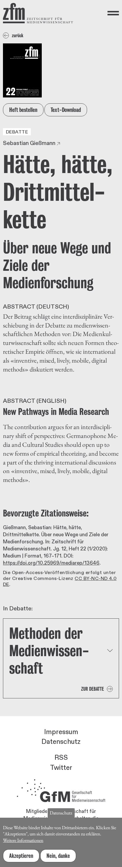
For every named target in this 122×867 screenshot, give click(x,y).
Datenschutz (61, 742)
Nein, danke (58, 856)
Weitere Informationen (23, 840)
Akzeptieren (21, 856)
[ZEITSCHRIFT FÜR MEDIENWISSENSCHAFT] (38, 13)
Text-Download (66, 110)
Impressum (61, 732)
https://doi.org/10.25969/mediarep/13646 (51, 563)
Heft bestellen (23, 110)
